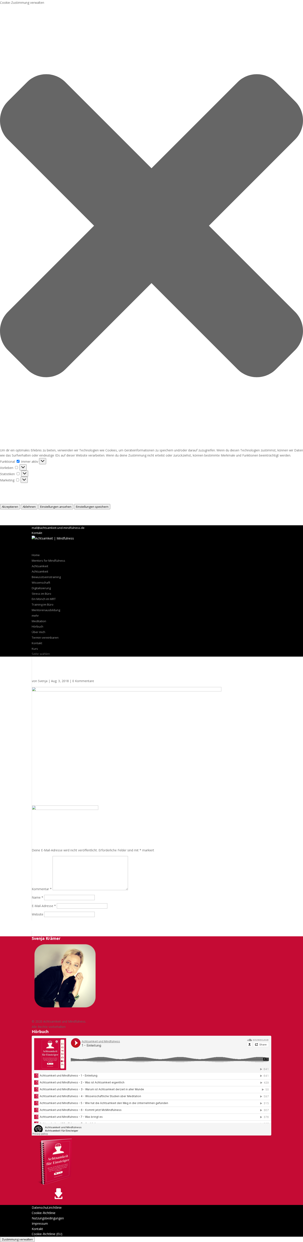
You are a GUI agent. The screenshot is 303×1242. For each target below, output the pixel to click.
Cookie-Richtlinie (12, 512)
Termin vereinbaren (45, 638)
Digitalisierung (41, 588)
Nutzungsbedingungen (48, 1218)
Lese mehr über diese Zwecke (21, 501)
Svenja (42, 681)
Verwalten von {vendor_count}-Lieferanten (30, 496)
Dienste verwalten (13, 491)
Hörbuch (37, 626)
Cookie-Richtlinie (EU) (47, 1234)
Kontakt (37, 533)
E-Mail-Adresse (44, 906)
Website (37, 914)
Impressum (8, 522)
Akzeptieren (10, 507)
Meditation (39, 621)
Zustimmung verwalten (17, 1239)
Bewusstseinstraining (46, 577)
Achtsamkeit (40, 571)
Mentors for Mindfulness (48, 561)
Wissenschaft (41, 583)
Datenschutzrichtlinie (15, 517)
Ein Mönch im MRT (44, 599)
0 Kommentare (83, 681)
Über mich (38, 632)
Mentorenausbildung (46, 610)
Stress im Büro (41, 594)
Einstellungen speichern (92, 507)
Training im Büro (42, 604)
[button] (151, 226)
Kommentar (42, 889)
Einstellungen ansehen (55, 507)
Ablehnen (29, 507)
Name (37, 897)
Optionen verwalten (14, 485)
